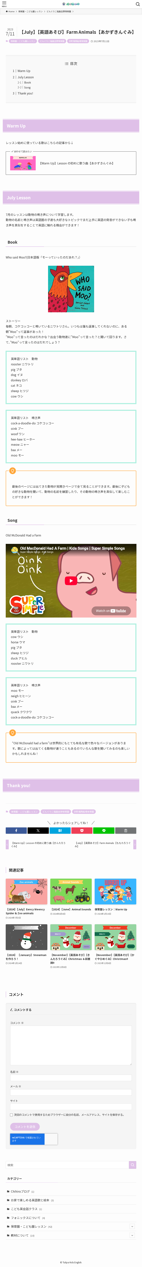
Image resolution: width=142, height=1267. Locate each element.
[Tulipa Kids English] (71, 4)
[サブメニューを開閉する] (132, 1226)
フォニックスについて (28, 1217)
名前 (14, 1072)
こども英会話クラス (26, 1209)
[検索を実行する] (132, 1165)
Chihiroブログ (22, 1191)
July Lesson (26, 77)
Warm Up (24, 70)
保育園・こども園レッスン (23, 41)
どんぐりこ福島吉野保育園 (52, 41)
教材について (22, 1235)
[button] (16, 830)
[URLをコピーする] (125, 830)
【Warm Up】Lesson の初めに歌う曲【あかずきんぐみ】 (77, 163)
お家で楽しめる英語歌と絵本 (32, 1200)
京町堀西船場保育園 (78, 41)
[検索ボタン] (138, 4)
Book (27, 82)
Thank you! (25, 93)
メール (15, 1086)
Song (27, 87)
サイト (14, 1101)
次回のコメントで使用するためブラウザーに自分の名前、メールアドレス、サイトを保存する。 (69, 1114)
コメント (17, 1023)
